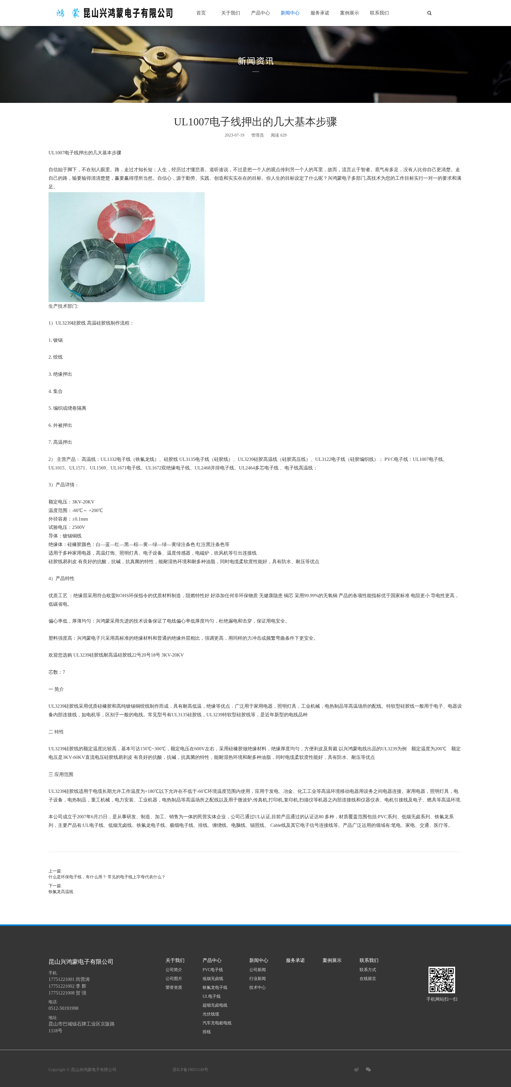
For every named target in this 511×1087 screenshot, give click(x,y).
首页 (201, 12)
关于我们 (230, 12)
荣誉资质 (174, 987)
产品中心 (260, 12)
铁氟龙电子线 (215, 987)
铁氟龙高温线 (60, 892)
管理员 (257, 135)
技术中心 (257, 987)
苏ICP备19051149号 (190, 1069)
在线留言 (368, 978)
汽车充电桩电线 (217, 1023)
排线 (207, 1032)
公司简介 (174, 970)
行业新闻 (257, 978)
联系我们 (379, 12)
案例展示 (349, 12)
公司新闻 (257, 970)
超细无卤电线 (215, 1005)
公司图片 (174, 978)
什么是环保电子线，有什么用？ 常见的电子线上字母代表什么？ (107, 877)
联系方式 (368, 970)
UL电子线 (212, 996)
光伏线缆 (211, 1014)
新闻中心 (290, 12)
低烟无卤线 (213, 978)
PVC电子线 (213, 970)
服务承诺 (320, 12)
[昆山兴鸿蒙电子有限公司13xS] (117, 13)
